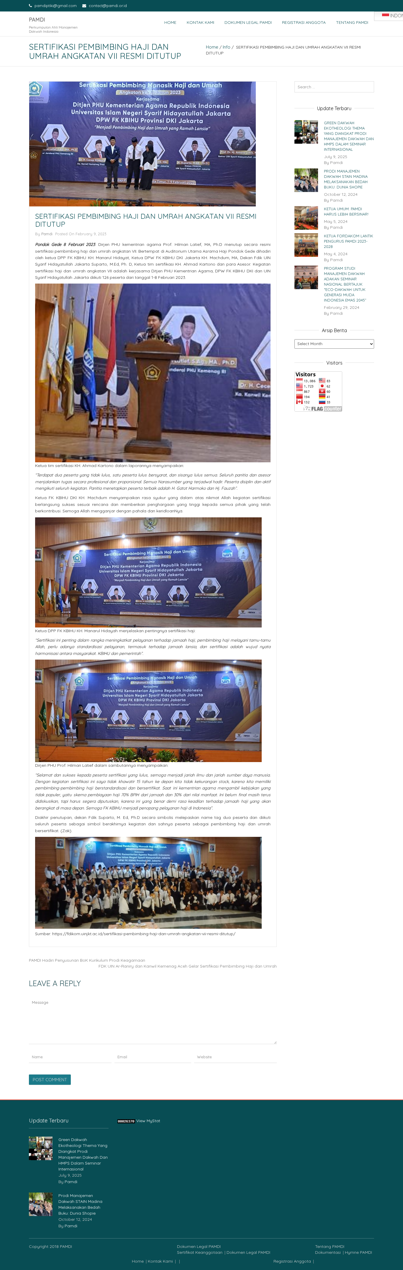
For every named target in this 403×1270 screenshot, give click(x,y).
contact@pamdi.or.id (107, 5)
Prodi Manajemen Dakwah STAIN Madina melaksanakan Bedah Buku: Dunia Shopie (346, 179)
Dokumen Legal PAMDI (248, 22)
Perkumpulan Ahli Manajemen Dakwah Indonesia (53, 29)
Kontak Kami (200, 22)
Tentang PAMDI (352, 22)
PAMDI (37, 19)
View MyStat (148, 1120)
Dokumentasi (328, 1252)
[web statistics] (126, 1120)
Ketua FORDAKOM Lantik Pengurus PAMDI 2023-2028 (348, 241)
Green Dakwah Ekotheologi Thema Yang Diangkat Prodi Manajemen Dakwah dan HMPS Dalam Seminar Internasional (349, 136)
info (226, 47)
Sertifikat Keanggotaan (199, 1252)
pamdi (47, 233)
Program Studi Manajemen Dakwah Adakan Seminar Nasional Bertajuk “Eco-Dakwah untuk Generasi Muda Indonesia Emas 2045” (345, 284)
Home (170, 22)
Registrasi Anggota (304, 22)
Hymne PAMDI (358, 1252)
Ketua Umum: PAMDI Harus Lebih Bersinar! (346, 211)
